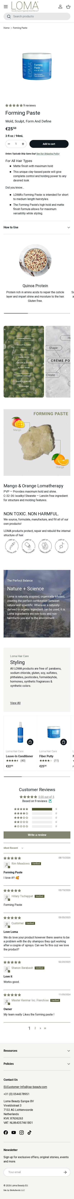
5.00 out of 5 (46, 797)
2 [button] (35, 1028)
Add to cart (49, 143)
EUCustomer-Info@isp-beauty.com (25, 1087)
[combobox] (37, 16)
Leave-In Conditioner (19, 756)
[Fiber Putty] (53, 732)
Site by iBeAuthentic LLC (14, 1190)
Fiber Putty (46, 756)
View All (15, 703)
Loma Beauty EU (19, 1185)
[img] (12, 858)
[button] (68, 7)
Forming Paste (20, 28)
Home (7, 28)
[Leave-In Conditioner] (20, 732)
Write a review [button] (37, 835)
